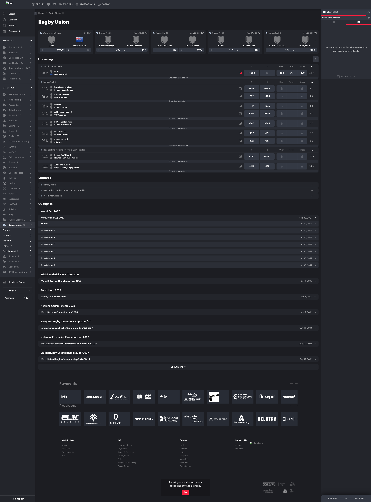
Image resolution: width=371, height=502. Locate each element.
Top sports (8, 40)
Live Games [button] (185, 463)
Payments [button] (122, 449)
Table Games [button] (185, 466)
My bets (359, 498)
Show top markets (177, 78)
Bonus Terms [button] (123, 466)
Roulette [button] (183, 449)
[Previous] (40, 40)
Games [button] (65, 445)
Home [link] (41, 13)
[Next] (315, 40)
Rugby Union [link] (54, 13)
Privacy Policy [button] (123, 456)
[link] (16, 4)
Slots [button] (182, 452)
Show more (177, 366)
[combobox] (17, 290)
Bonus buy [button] (184, 459)
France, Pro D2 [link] (49, 82)
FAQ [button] (120, 459)
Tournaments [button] (68, 452)
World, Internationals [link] (52, 66)
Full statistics (348, 76)
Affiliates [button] (239, 449)
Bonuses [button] (66, 449)
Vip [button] (63, 456)
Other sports (10, 88)
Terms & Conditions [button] (126, 452)
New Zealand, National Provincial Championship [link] (64, 150)
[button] (104, 4)
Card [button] (182, 445)
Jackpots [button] (184, 456)
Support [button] (238, 445)
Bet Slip (332, 498)
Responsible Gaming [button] (127, 463)
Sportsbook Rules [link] (125, 445)
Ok (185, 492)
